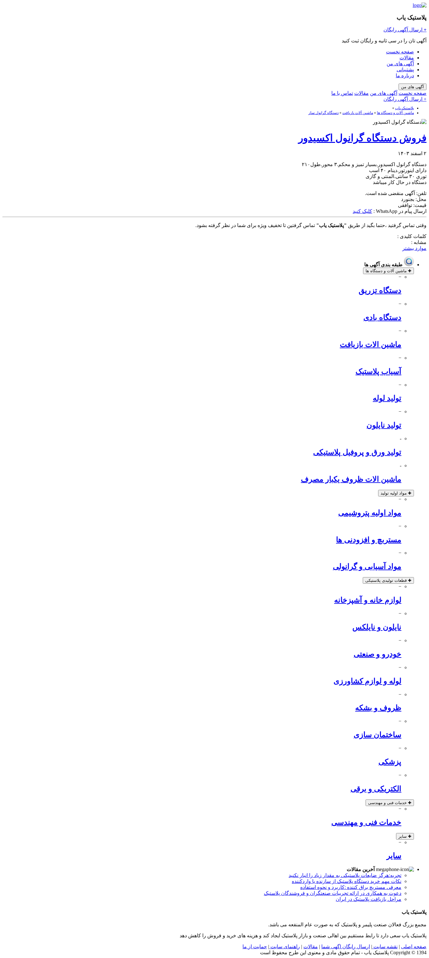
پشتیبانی (405, 69)
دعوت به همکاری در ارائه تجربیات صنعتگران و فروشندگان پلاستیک (332, 893)
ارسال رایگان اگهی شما (345, 946)
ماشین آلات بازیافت (357, 113)
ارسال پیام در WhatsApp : (399, 211)
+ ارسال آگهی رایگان (404, 99)
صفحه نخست (400, 51)
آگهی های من (400, 63)
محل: (420, 199)
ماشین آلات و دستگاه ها (395, 113)
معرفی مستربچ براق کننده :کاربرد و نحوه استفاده (350, 887)
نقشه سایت (385, 946)
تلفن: (420, 193)
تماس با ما (342, 93)
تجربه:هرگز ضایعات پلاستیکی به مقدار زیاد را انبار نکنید (345, 875)
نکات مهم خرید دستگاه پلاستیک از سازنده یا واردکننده (346, 881)
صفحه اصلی (413, 946)
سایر (405, 836)
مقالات (406, 57)
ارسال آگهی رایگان (404, 29)
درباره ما (405, 75)
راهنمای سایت (284, 946)
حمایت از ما (254, 946)
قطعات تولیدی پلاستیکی (388, 580)
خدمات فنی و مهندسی (389, 802)
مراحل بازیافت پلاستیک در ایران (368, 899)
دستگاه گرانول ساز (323, 113)
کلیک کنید (362, 211)
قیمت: (419, 205)
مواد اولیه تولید (396, 493)
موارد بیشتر (414, 248)
